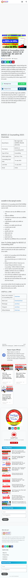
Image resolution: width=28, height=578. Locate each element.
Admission (15, 58)
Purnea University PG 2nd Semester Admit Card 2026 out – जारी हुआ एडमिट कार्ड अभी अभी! (18, 485)
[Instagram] (9, 428)
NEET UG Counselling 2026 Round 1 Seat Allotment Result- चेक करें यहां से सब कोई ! (6, 376)
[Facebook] (12, 546)
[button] (22, 2)
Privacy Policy (6, 554)
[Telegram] (12, 428)
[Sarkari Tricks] (14, 434)
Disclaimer (5, 559)
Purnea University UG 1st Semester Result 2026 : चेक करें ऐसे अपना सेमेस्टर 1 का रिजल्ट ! (7, 397)
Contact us (5, 557)
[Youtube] (15, 428)
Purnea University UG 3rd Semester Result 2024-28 (17, 474)
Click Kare (17, 310)
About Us (5, 552)
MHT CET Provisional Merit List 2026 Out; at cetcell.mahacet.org (19, 502)
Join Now (22, 83)
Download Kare (19, 300)
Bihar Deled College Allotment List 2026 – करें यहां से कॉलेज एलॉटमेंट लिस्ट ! (21, 375)
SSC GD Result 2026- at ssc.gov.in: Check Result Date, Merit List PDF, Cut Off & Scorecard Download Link (18, 497)
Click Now (17, 296)
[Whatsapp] (18, 428)
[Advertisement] (14, 18)
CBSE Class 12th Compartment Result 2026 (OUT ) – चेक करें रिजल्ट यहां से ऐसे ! (18, 469)
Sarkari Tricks (14, 438)
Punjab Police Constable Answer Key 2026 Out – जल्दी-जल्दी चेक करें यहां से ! (18, 480)
